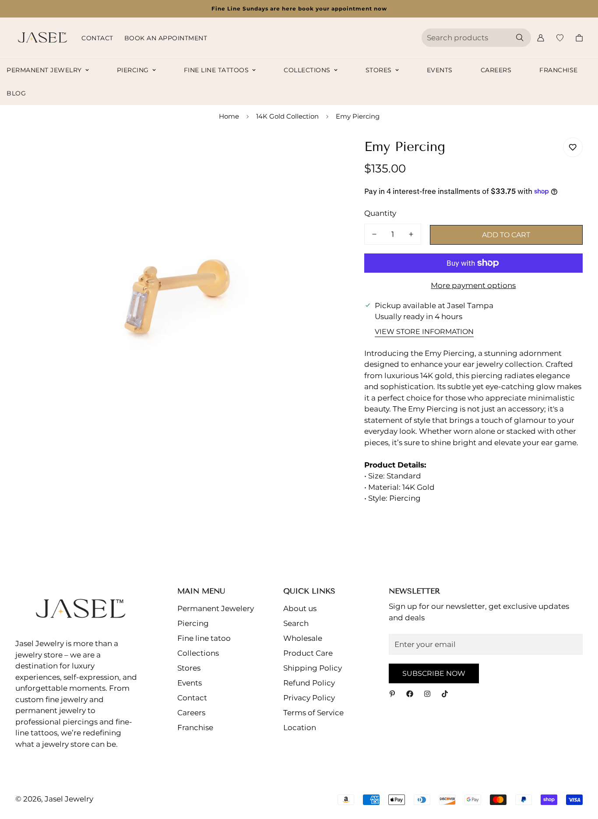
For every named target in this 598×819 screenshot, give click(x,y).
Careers (496, 70)
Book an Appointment (166, 38)
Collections (307, 70)
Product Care (308, 653)
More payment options (473, 285)
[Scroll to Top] (581, 771)
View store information (424, 331)
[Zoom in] (317, 154)
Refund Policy (309, 682)
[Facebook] (409, 693)
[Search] (519, 37)
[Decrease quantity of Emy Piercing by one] (374, 234)
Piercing (133, 70)
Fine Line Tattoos (216, 70)
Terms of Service (313, 712)
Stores (379, 70)
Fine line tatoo (204, 638)
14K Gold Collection (287, 116)
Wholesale (302, 638)
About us (300, 608)
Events (440, 70)
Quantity (380, 213)
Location (299, 727)
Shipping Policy (312, 668)
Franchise (558, 70)
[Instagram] (427, 693)
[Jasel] (40, 38)
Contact (97, 38)
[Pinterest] (392, 693)
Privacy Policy (309, 697)
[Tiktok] (444, 693)
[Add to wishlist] (573, 147)
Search (296, 623)
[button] (579, 37)
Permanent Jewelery (215, 608)
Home (229, 116)
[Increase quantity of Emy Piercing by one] (411, 234)
